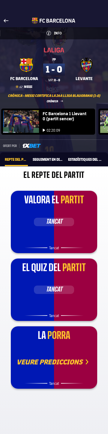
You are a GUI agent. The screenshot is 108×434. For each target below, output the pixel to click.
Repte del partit (16, 159)
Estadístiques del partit (85, 159)
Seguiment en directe (48, 159)
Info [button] (64, 33)
